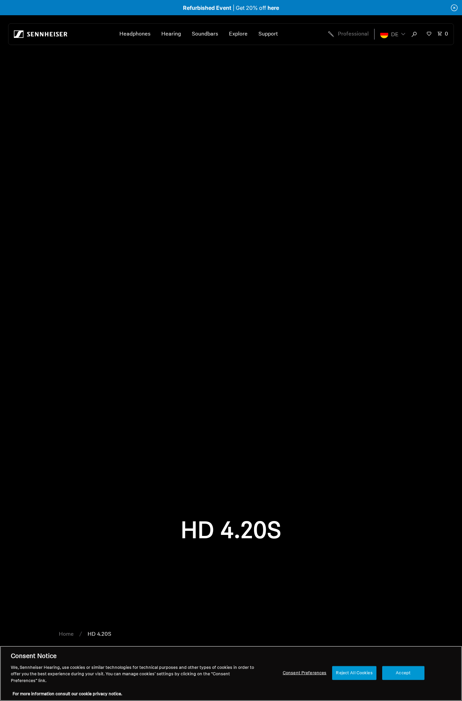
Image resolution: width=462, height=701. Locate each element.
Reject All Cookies (354, 673)
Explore (238, 34)
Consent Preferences (304, 673)
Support (268, 34)
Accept (403, 673)
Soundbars (205, 34)
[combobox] (416, 34)
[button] (392, 34)
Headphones (135, 34)
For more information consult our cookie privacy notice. (67, 694)
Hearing (171, 34)
